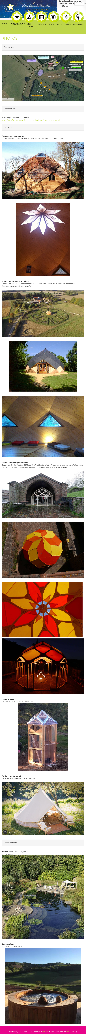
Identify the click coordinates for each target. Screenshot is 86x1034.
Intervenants (54, 12)
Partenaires (66, 12)
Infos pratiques (29, 12)
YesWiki (45, 1032)
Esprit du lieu (17, 12)
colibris (68, 1032)
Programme (41, 12)
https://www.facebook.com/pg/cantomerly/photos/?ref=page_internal (31, 120)
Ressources (78, 12)
